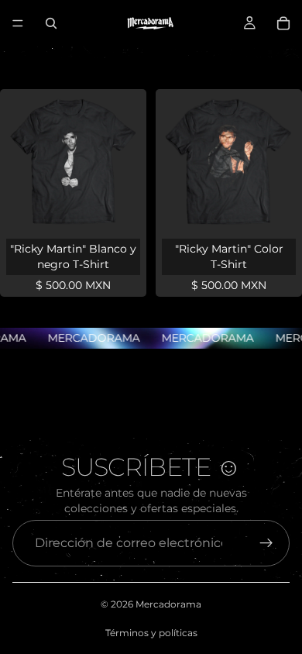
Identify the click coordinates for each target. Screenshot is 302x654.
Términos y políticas (151, 633)
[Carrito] (283, 23)
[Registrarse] (266, 543)
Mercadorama (168, 604)
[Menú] (18, 23)
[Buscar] (51, 23)
